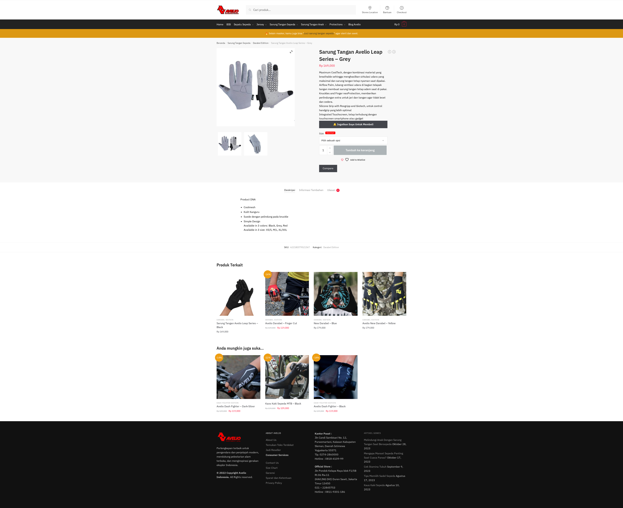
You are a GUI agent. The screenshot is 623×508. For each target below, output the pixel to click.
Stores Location (370, 12)
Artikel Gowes (372, 433)
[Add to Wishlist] (256, 276)
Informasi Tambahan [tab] (311, 190)
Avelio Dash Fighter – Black (330, 406)
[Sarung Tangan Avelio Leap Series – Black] (238, 294)
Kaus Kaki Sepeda (374, 485)
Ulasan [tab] (331, 190)
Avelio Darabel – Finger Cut (281, 323)
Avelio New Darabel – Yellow (379, 323)
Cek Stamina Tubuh (375, 466)
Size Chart (330, 133)
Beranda (221, 43)
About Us (271, 439)
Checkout (402, 12)
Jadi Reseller (273, 450)
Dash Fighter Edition (228, 403)
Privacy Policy (274, 482)
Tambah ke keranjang (360, 150)
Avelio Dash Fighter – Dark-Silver (236, 406)
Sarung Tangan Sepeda (239, 43)
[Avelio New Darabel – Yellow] (384, 294)
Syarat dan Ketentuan (278, 477)
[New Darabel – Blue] (336, 294)
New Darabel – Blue (325, 323)
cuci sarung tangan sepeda (319, 33)
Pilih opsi (238, 338)
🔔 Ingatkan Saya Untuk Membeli (353, 124)
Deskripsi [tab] (289, 190)
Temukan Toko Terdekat (280, 445)
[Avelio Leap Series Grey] (229, 144)
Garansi (270, 472)
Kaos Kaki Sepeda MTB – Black (283, 403)
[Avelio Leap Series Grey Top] (256, 144)
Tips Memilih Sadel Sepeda (379, 475)
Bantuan (387, 12)
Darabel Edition (261, 43)
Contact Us (272, 462)
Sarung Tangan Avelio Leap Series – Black (237, 325)
